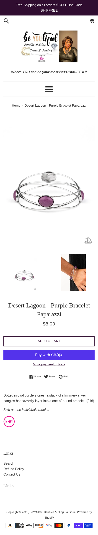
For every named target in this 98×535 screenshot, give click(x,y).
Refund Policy (13, 469)
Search (8, 463)
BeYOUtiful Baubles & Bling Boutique (53, 512)
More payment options (49, 364)
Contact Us (11, 474)
